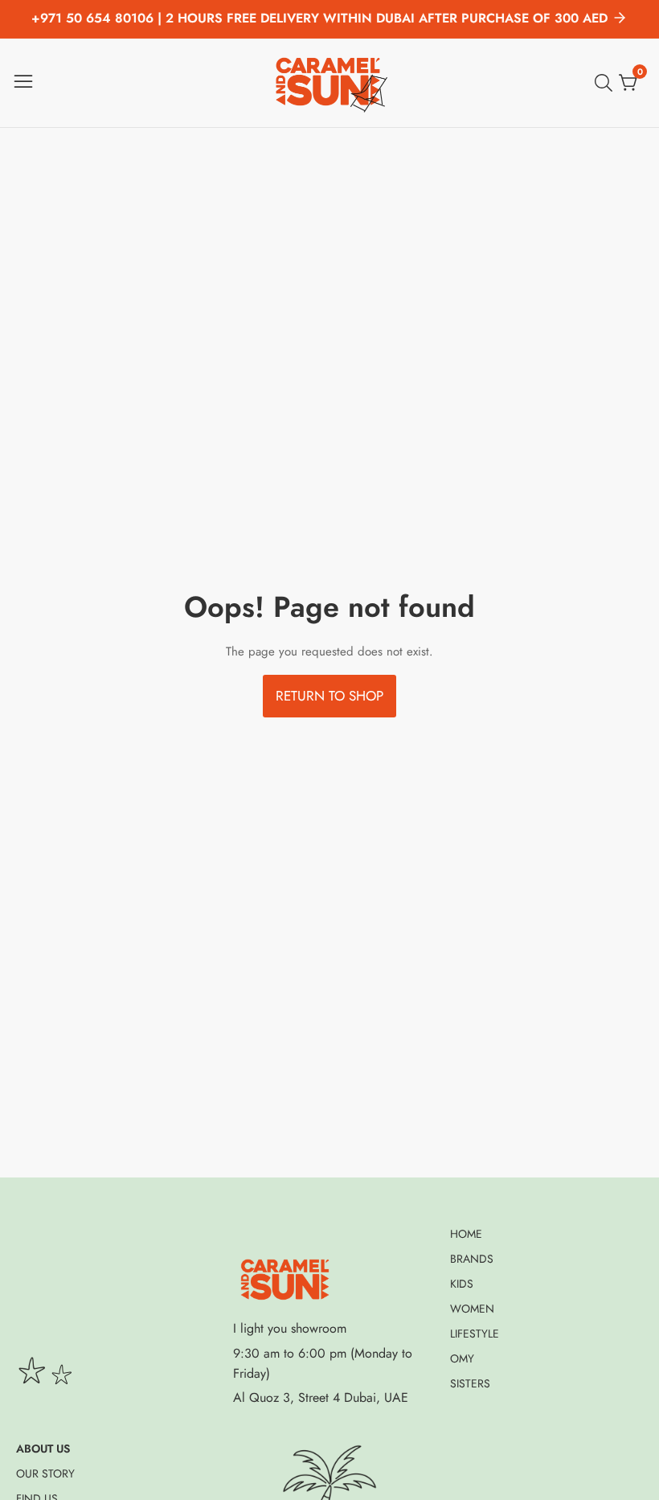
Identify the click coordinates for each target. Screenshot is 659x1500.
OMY (462, 1358)
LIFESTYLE (474, 1333)
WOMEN (472, 1309)
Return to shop (329, 695)
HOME (466, 1234)
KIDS (461, 1284)
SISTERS (470, 1383)
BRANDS (471, 1259)
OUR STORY (45, 1473)
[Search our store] (607, 83)
